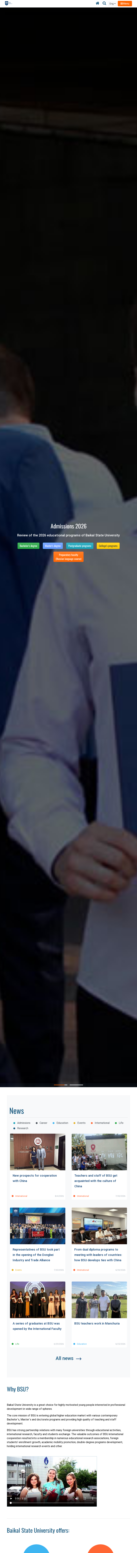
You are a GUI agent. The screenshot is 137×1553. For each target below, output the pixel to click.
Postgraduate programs (79, 546)
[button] (60, 1085)
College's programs (108, 546)
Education (62, 1122)
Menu (126, 3)
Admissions (23, 1122)
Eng (112, 3)
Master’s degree (53, 546)
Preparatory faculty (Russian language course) (68, 557)
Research (22, 1128)
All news (65, 1358)
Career (43, 1122)
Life (120, 1122)
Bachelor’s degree (28, 546)
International (102, 1122)
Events (81, 1122)
